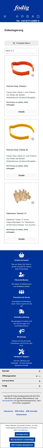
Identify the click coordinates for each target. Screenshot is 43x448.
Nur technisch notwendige (22, 440)
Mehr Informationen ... (21, 430)
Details (22, 112)
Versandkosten (7, 401)
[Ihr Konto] (33, 16)
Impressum (8, 411)
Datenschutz (21, 414)
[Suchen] (17, 16)
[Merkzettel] (22, 16)
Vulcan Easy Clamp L (16, 86)
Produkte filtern (23, 43)
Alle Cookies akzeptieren (22, 445)
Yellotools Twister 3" (16, 213)
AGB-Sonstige (31, 411)
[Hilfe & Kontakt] (27, 16)
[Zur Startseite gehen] (21, 8)
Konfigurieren (22, 434)
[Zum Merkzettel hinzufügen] (33, 75)
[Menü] (4, 16)
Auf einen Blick (8, 381)
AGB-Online (19, 411)
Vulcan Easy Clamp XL (17, 150)
